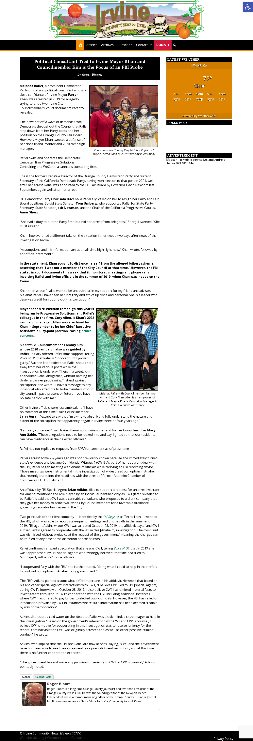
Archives (107, 45)
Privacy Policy (223, 738)
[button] (248, 7)
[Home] (80, 45)
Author (26, 676)
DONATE (163, 45)
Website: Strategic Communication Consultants (54, 737)
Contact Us (144, 45)
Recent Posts (43, 676)
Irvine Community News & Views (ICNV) (52, 733)
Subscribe (125, 45)
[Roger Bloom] (34, 704)
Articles (91, 45)
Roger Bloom (92, 74)
